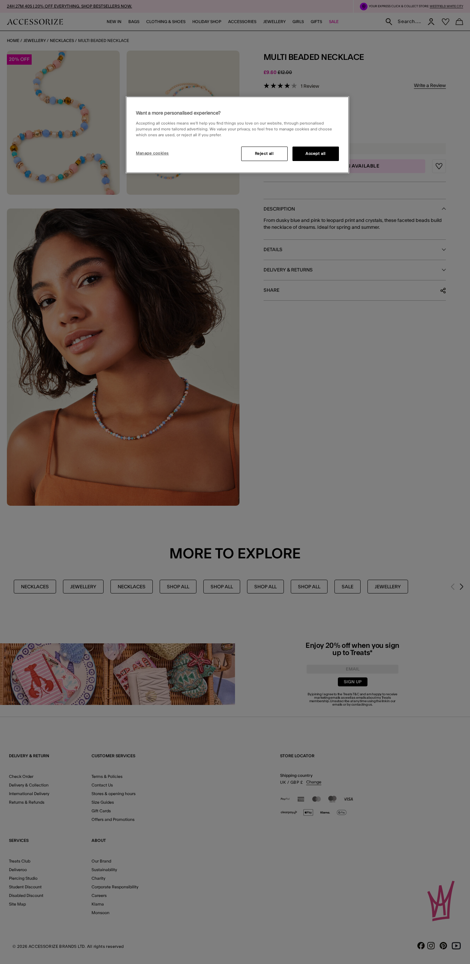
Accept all (316, 154)
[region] (237, 134)
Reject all (264, 154)
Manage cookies (152, 153)
